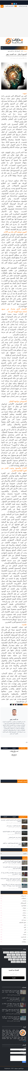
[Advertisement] (14, 22)
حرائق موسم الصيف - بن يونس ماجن (13, 6)
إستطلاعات (23, 898)
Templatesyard (7, 1068)
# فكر (21, 704)
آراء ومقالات (23, 895)
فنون (25, 932)
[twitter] (14, 3)
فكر (22, 51)
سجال (24, 917)
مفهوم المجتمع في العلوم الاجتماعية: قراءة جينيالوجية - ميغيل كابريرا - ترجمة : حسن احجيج (11, 992)
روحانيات (24, 915)
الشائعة (14, 816)
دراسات (24, 912)
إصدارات (24, 900)
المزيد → (24, 1041)
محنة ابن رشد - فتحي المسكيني (15, 837)
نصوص (24, 939)
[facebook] (16, 3)
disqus (14, 748)
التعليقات (5, 816)
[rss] (12, 3)
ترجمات (24, 910)
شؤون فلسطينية (22, 922)
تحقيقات (24, 908)
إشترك (13, 977)
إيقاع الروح (23, 905)
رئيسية (25, 51)
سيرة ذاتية (24, 920)
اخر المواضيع (23, 816)
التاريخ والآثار (23, 903)
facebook (5, 748)
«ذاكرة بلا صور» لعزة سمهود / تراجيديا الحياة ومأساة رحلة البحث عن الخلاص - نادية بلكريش (11, 1011)
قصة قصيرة (23, 936)
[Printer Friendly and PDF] (14, 704)
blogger (23, 748)
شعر (22, 6)
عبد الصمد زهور (14, 719)
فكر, (25, 58)
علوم (25, 927)
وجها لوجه (24, 941)
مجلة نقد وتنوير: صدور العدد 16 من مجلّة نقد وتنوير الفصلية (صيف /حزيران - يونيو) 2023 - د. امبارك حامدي (11, 886)
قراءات (24, 934)
